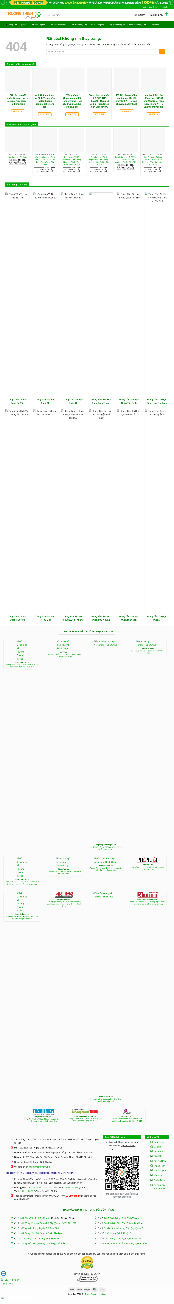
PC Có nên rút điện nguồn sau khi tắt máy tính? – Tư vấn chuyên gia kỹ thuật (126, 99)
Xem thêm (17, 111)
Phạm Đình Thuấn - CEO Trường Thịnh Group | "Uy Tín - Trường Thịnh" (64, 655)
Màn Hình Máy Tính (137, 25)
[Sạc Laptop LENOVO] (17, 140)
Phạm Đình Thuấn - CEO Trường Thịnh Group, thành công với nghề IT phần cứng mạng (22, 883)
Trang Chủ (12, 25)
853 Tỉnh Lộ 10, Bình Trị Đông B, (126, 1243)
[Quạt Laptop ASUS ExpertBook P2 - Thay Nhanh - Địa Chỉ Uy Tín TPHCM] (98, 140)
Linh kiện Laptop (38, 25)
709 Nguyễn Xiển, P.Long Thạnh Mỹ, (42, 1243)
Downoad (155, 25)
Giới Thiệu (153, 7)
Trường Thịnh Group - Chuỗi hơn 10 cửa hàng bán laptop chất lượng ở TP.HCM (22, 666)
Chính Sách (159, 1152)
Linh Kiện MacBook (57, 25)
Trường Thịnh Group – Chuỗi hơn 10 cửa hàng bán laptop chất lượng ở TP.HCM (85, 1120)
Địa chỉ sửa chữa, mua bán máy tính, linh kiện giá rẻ (147, 652)
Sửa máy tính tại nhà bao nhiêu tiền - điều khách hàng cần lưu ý (105, 1100)
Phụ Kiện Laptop (97, 25)
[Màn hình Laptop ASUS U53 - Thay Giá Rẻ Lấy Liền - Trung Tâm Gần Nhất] (44, 140)
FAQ (144, 7)
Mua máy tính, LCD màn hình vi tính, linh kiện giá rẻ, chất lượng (147, 868)
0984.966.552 (28, 1191)
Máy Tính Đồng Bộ (117, 25)
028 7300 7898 (50, 1187)
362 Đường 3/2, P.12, (118, 1233)
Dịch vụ (23, 25)
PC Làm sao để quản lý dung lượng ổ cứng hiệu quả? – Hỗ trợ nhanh (17, 99)
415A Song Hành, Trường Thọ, (40, 1238)
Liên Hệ (165, 7)
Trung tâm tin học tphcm (95, 1294)
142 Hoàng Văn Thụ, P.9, (123, 1238)
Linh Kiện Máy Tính (79, 25)
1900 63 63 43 (34, 1187)
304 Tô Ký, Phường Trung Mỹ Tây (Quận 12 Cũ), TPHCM (48, 1223)
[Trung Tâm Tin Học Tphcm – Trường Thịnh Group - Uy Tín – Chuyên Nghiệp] (24, 15)
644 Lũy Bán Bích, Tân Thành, (123, 1223)
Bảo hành (158, 1175)
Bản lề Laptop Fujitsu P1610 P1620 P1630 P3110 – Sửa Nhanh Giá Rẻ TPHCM (152, 161)
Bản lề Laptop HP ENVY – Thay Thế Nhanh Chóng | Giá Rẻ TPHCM (125, 159)
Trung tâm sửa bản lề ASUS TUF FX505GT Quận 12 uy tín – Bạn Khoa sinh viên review (99, 101)
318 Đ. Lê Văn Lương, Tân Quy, (123, 1228)
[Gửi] (127, 15)
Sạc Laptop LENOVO (17, 157)
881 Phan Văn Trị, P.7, (35, 1218)
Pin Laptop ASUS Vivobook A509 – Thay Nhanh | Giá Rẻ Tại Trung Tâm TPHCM (71, 161)
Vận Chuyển (160, 1170)
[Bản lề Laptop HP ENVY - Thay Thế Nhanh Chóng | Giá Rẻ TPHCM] (126, 140)
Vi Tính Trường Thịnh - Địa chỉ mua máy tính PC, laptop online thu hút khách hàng (43, 1120)
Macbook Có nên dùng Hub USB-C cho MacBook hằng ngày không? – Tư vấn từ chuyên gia (153, 101)
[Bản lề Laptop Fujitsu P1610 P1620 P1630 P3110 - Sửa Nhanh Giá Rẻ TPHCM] (153, 140)
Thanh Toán (159, 1166)
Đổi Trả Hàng (160, 1161)
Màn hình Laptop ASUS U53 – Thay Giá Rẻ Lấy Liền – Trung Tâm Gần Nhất (45, 161)
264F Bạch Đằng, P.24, (121, 1218)
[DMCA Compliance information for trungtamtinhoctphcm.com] (87, 1279)
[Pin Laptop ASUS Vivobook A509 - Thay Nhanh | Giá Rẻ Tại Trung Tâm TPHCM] (71, 140)
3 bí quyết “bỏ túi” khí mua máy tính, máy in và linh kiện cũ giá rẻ (64, 873)
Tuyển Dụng (159, 1180)
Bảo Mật (158, 1156)
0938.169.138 (71, 1187)
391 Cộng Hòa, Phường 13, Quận (41, 1233)
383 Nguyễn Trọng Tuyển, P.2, (39, 1228)
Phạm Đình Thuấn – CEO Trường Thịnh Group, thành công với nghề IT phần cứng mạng (147, 903)
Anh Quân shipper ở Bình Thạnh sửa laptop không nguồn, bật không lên (45, 101)
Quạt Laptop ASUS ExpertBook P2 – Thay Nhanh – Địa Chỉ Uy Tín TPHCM (98, 161)
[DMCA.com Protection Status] (87, 1262)
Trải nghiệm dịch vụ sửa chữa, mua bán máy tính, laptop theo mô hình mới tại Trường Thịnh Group (64, 904)
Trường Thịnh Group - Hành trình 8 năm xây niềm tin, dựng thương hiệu (106, 869)
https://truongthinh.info (39, 1167)
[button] (139, 15)
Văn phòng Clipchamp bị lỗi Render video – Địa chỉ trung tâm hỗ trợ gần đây (72, 101)
